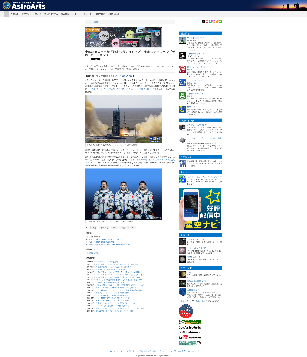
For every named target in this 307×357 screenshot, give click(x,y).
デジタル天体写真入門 (196, 248)
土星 (189, 272)
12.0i (194, 69)
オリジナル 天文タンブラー (199, 124)
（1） (116, 76)
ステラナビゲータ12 (196, 66)
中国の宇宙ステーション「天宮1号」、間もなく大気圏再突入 (119, 272)
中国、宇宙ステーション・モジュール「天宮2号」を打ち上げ (119, 274)
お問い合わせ (114, 13)
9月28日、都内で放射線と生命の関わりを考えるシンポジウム (119, 279)
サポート (76, 13)
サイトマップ (193, 351)
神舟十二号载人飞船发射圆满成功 (101, 241)
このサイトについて (116, 351)
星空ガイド (26, 13)
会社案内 (182, 351)
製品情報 (65, 13)
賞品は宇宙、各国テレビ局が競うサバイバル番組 (114, 311)
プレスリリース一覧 (167, 351)
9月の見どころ (193, 289)
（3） (130, 76)
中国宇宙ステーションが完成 (107, 261)
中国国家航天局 (93, 253)
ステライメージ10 (195, 93)
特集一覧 (200, 300)
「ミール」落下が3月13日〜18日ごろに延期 (112, 305)
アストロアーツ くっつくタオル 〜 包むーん (204, 139)
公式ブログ (100, 13)
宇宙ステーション (128, 227)
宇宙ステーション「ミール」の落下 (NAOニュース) (115, 303)
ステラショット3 (194, 80)
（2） (123, 76)
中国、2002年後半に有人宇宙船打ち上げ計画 (113, 298)
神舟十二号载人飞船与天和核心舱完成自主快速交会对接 (110, 244)
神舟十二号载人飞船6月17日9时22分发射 (104, 239)
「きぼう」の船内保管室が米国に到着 (110, 282)
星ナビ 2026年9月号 (195, 37)
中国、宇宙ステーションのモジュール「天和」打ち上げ (117, 264)
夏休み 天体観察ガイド (197, 281)
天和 (114, 227)
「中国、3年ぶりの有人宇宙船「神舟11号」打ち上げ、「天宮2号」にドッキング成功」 (126, 88)
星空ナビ (191, 107)
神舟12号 (104, 227)
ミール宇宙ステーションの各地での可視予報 (113, 300)
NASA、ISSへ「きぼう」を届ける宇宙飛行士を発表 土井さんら (120, 285)
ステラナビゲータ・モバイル (199, 53)
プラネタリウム (51, 13)
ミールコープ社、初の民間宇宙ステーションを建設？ (116, 287)
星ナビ (38, 13)
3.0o (194, 83)
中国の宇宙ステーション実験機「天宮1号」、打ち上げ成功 (118, 277)
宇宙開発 (95, 21)
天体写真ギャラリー (195, 239)
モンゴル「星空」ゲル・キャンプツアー (204, 176)
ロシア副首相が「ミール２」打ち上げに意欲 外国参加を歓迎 (119, 290)
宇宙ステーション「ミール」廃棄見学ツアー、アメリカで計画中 (120, 308)
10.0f (194, 96)
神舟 (94, 227)
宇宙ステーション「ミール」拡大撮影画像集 (113, 292)
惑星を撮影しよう (194, 256)
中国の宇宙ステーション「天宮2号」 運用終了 (113, 266)
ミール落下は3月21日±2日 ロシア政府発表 (112, 295)
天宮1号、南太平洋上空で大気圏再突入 (110, 269)
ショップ (88, 13)
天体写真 (14, 13)
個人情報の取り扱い (148, 351)
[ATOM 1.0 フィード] (217, 21)
